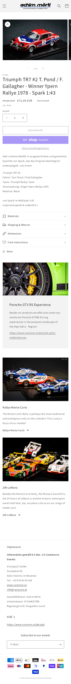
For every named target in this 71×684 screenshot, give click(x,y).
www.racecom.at (17, 585)
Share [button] (10, 251)
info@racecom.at (17, 589)
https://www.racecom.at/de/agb (25, 624)
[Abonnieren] (60, 645)
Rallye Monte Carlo (14, 430)
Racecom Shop (31, 678)
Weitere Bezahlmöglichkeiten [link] (35, 148)
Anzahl (6, 111)
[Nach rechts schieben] (43, 68)
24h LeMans (9, 515)
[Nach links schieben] (28, 68)
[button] (4, 6)
